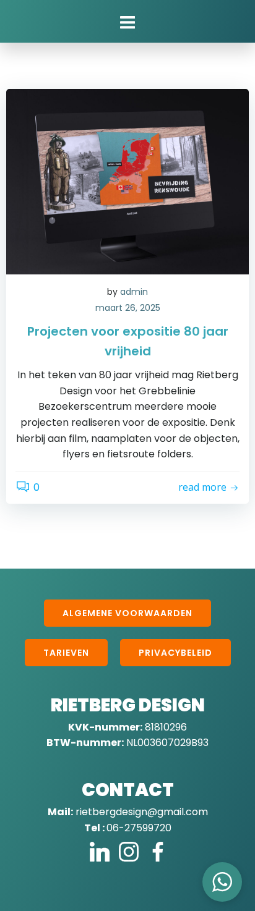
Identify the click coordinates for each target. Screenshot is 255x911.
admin (134, 292)
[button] (222, 882)
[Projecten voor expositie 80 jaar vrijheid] (127, 181)
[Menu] (127, 23)
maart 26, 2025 (127, 308)
